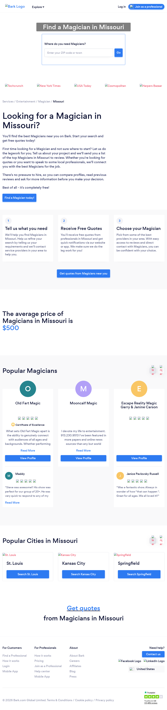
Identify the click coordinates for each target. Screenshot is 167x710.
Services (8, 101)
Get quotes (83, 608)
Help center (42, 671)
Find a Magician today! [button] (19, 198)
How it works (10, 661)
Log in (122, 7)
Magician (44, 101)
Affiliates (75, 666)
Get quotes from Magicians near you (83, 273)
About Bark (76, 656)
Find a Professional (14, 656)
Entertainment (25, 101)
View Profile (28, 458)
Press (72, 677)
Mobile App (10, 671)
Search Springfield (139, 574)
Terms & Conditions (59, 700)
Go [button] (119, 53)
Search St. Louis (28, 574)
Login (6, 666)
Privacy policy (105, 700)
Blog (72, 671)
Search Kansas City (83, 574)
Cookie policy (84, 700)
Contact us (153, 654)
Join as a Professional (48, 666)
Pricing (39, 661)
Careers (74, 661)
